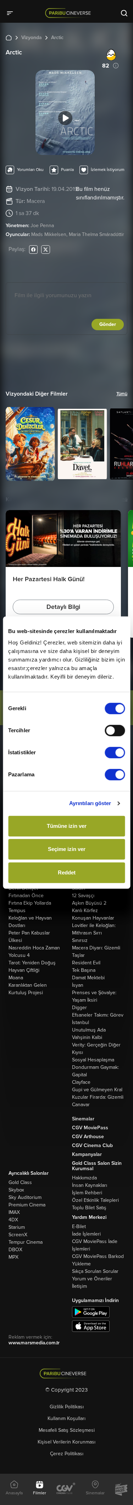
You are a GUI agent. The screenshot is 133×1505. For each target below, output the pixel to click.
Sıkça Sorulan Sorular (95, 1271)
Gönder (107, 324)
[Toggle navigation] (12, 13)
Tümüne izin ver (67, 826)
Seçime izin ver (66, 849)
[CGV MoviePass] (121, 1489)
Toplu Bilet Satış (89, 1208)
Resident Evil (86, 963)
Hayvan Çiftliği (24, 970)
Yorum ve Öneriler (92, 1279)
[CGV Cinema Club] (66, 1489)
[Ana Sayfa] (9, 37)
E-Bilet (79, 1226)
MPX (13, 1257)
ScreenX (18, 1235)
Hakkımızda (84, 1178)
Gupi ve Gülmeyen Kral (97, 1090)
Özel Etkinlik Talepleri (95, 1200)
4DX (13, 1220)
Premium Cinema (27, 1205)
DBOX (15, 1250)
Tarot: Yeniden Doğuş (32, 963)
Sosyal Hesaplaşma (93, 1060)
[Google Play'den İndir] (91, 1311)
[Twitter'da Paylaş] (45, 249)
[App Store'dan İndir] (91, 1326)
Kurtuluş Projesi (26, 993)
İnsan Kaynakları (89, 1185)
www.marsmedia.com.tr (34, 1343)
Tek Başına (83, 970)
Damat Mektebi (88, 978)
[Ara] (124, 13)
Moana (16, 978)
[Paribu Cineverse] (69, 13)
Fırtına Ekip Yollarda (30, 903)
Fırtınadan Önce (26, 896)
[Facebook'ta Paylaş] (33, 249)
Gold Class (20, 1182)
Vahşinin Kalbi (87, 1037)
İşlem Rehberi (87, 1193)
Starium (17, 1227)
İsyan (77, 985)
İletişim (79, 1286)
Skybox (16, 1190)
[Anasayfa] (66, 1374)
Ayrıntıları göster (90, 803)
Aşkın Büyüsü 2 (89, 903)
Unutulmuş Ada (89, 1030)
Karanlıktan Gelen (28, 985)
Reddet (67, 872)
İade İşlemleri (86, 1234)
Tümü (121, 394)
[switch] (115, 730)
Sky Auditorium (25, 1197)
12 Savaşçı (83, 896)
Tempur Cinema (26, 1242)
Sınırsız (80, 940)
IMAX (14, 1212)
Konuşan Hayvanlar (93, 918)
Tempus (17, 910)
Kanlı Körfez (85, 910)
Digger (79, 1008)
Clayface (81, 1082)
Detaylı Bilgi (63, 607)
